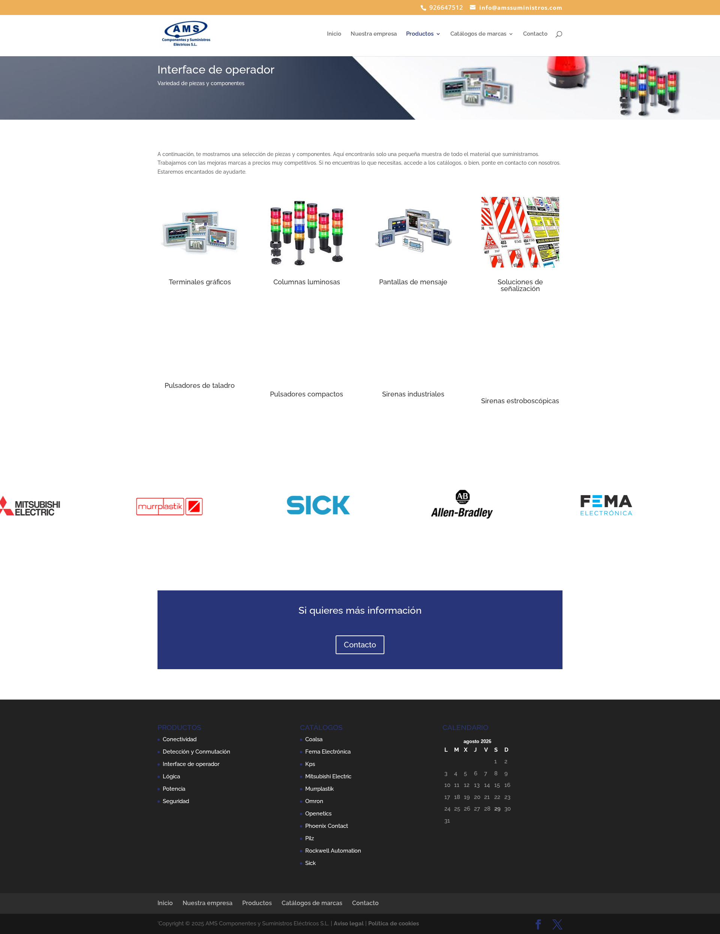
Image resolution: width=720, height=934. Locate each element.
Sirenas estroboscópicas (520, 401)
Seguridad (176, 801)
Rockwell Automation (333, 850)
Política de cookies (393, 923)
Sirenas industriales (413, 394)
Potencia (174, 788)
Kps (310, 764)
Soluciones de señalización (520, 285)
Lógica (171, 776)
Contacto (535, 34)
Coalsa (313, 739)
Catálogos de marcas (478, 34)
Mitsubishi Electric (328, 776)
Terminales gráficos (200, 282)
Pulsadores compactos (306, 394)
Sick (310, 863)
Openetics (318, 813)
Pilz (309, 838)
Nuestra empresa (374, 34)
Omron (314, 801)
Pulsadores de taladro (200, 385)
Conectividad (179, 739)
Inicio (334, 34)
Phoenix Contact (326, 826)
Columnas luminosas (306, 282)
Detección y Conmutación (196, 751)
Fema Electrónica (328, 751)
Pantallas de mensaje (413, 282)
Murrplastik (319, 788)
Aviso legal (349, 923)
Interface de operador (191, 764)
